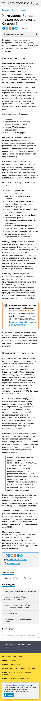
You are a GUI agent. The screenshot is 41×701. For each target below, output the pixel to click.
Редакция (18, 656)
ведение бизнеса (23, 578)
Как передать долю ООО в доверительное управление (16, 598)
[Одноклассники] (10, 28)
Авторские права (28, 668)
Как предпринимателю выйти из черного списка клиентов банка (17, 606)
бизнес (8, 578)
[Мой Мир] (13, 28)
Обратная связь (9, 660)
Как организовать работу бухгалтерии (20, 591)
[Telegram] (6, 28)
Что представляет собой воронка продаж (18, 620)
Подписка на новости (11, 664)
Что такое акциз (10, 613)
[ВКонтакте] (3, 28)
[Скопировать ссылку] (19, 28)
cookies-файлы (22, 685)
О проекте (6, 656)
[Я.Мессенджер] (16, 28)
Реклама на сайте (9, 668)
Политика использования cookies (16, 679)
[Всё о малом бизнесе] (18, 3)
